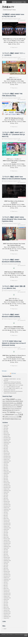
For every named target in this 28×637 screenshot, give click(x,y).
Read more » (15, 47)
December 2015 (7, 611)
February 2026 (7, 434)
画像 (20, 419)
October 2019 (6, 545)
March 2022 (6, 499)
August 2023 (6, 473)
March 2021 (6, 518)
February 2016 (7, 608)
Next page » (4, 371)
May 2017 (6, 585)
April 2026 (6, 431)
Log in (5, 628)
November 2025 (7, 439)
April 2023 (6, 479)
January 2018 (6, 573)
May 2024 (6, 467)
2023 (4, 403)
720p (7, 399)
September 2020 (7, 527)
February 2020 (7, 538)
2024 (8, 403)
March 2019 (6, 555)
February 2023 (7, 482)
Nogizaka (10, 18)
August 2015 (6, 618)
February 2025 (7, 453)
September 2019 (7, 546)
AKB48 (19, 403)
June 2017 (6, 583)
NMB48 (19, 407)
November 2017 (7, 576)
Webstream (9, 414)
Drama (11, 405)
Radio (12, 408)
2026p (15, 403)
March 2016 (6, 607)
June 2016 (6, 602)
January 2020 (6, 540)
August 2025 (6, 443)
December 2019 (7, 541)
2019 (10, 401)
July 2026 (6, 426)
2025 (11, 403)
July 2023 (6, 475)
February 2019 (7, 557)
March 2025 (6, 451)
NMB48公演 (5, 408)
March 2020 (6, 537)
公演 (6, 417)
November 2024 (7, 457)
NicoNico (15, 406)
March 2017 (6, 588)
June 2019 (6, 551)
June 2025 (6, 447)
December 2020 (7, 523)
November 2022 (7, 487)
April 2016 (6, 605)
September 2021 (7, 509)
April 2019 (6, 554)
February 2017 (7, 590)
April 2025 (6, 450)
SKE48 (4, 410)
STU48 (16, 410)
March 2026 (6, 433)
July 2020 (6, 531)
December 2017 (7, 574)
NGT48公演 (10, 406)
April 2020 (6, 535)
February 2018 (7, 571)
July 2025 (6, 445)
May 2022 (6, 496)
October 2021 (6, 507)
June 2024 (6, 465)
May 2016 (6, 604)
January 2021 (6, 521)
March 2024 (6, 470)
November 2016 (7, 594)
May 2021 (6, 515)
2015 (16, 399)
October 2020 (6, 526)
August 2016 (6, 599)
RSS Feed (13, 373)
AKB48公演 (6, 405)
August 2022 (6, 492)
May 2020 (6, 534)
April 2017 (6, 587)
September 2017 (7, 579)
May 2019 (6, 552)
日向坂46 (7, 419)
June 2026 (6, 428)
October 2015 (6, 615)
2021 (17, 401)
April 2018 (6, 568)
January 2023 (6, 484)
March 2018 (6, 569)
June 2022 (6, 495)
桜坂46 (13, 419)
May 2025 (6, 448)
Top (26, 635)
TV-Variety (11, 412)
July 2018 (6, 563)
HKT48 (16, 405)
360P (3, 399)
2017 (4, 401)
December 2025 (7, 437)
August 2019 (6, 548)
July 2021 (6, 512)
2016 (19, 399)
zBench (21, 634)
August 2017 (6, 580)
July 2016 (6, 601)
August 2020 (6, 529)
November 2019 (7, 543)
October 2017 (6, 577)
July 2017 (6, 582)
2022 (21, 401)
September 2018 (7, 560)
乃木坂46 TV (8, 6)
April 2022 (6, 498)
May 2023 (6, 478)
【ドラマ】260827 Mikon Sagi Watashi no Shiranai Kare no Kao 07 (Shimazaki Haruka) (14, 343)
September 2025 (7, 442)
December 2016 (7, 593)
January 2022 (6, 503)
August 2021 (6, 510)
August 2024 (6, 462)
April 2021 (6, 517)
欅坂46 (17, 419)
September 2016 (7, 597)
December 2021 (7, 504)
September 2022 (7, 490)
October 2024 (6, 459)
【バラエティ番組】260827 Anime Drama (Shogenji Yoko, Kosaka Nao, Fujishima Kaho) (14, 219)
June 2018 (6, 565)
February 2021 (7, 520)
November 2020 (7, 524)
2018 (7, 401)
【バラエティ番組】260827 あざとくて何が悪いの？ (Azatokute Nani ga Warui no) (13, 134)
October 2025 (6, 440)
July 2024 (6, 464)
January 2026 (6, 436)
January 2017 (6, 591)
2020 (14, 401)
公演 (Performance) (12, 416)
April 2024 (6, 468)
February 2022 (7, 501)
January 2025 (6, 454)
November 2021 (7, 506)
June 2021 (6, 513)
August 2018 (6, 562)
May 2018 (6, 566)
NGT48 (5, 406)
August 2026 (6, 425)
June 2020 (6, 532)
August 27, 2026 (16, 18)
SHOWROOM (17, 408)
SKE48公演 (10, 410)
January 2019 (6, 559)
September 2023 (7, 471)
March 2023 (6, 481)
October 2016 (6, 596)
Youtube (16, 414)
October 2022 (6, 489)
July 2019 (6, 549)
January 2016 (6, 610)
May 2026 (6, 429)
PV (10, 408)
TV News (17, 412)
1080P (12, 399)
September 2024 (7, 461)
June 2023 (6, 476)
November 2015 (7, 613)
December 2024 (7, 456)
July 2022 (6, 493)
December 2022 (7, 485)
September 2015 (7, 616)
